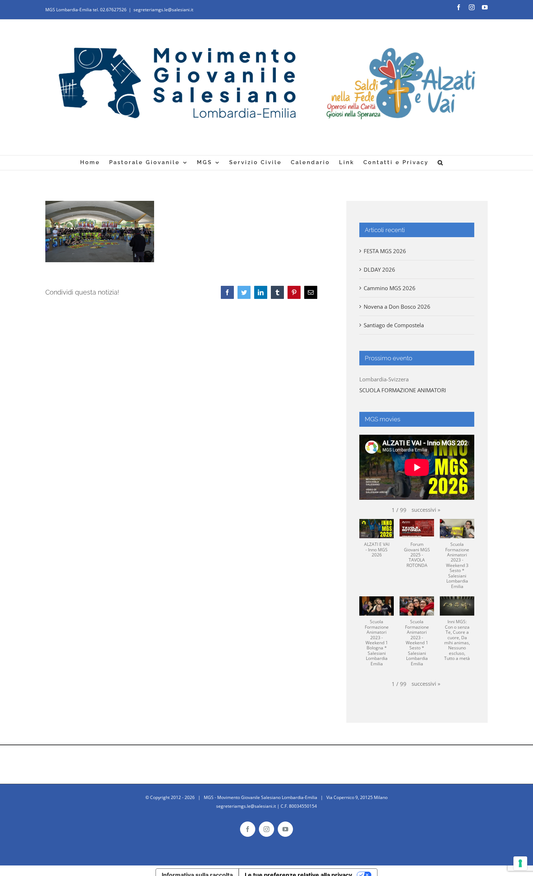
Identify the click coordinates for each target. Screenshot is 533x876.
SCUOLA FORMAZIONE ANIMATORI (402, 390)
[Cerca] (441, 162)
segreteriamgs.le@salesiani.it (163, 10)
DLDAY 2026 (379, 269)
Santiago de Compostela (394, 325)
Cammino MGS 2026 (390, 288)
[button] (426, 509)
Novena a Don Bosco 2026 (397, 306)
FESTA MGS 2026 (385, 251)
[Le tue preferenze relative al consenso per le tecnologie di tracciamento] (520, 863)
